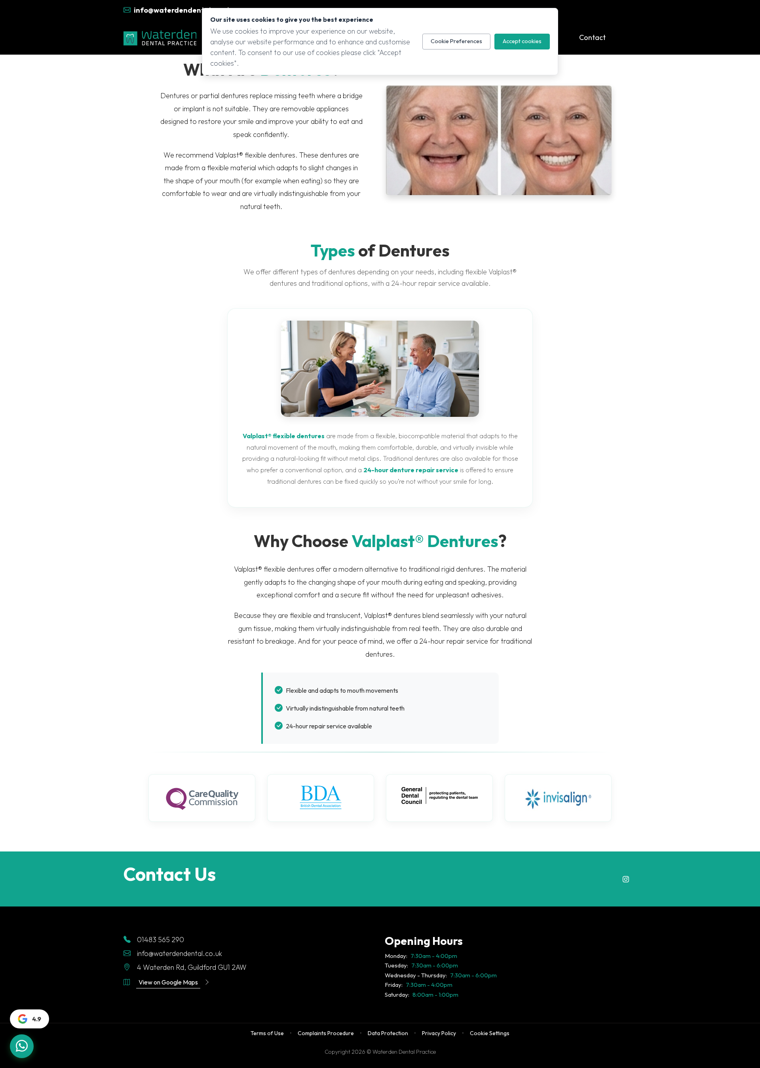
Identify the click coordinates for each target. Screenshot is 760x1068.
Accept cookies (522, 41)
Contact (592, 37)
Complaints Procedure (326, 1033)
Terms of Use (267, 1033)
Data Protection (388, 1033)
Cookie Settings (489, 1033)
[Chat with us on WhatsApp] (22, 1046)
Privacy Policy (439, 1033)
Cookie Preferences (456, 41)
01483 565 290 (160, 939)
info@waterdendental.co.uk (179, 953)
